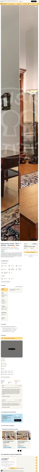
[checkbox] (35, 6)
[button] (2, 471)
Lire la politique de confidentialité (6, 465)
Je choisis (5, 468)
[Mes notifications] (33, 4)
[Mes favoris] (29, 4)
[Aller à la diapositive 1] (8, 438)
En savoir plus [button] (14, 329)
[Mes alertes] (31, 4)
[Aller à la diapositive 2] (9, 438)
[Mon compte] (38, 4)
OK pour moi (12, 468)
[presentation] (11, 4)
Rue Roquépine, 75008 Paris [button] (6, 247)
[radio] (15, 385)
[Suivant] (36, 123)
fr (34, 3)
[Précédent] (2, 123)
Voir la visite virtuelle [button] (19, 286)
